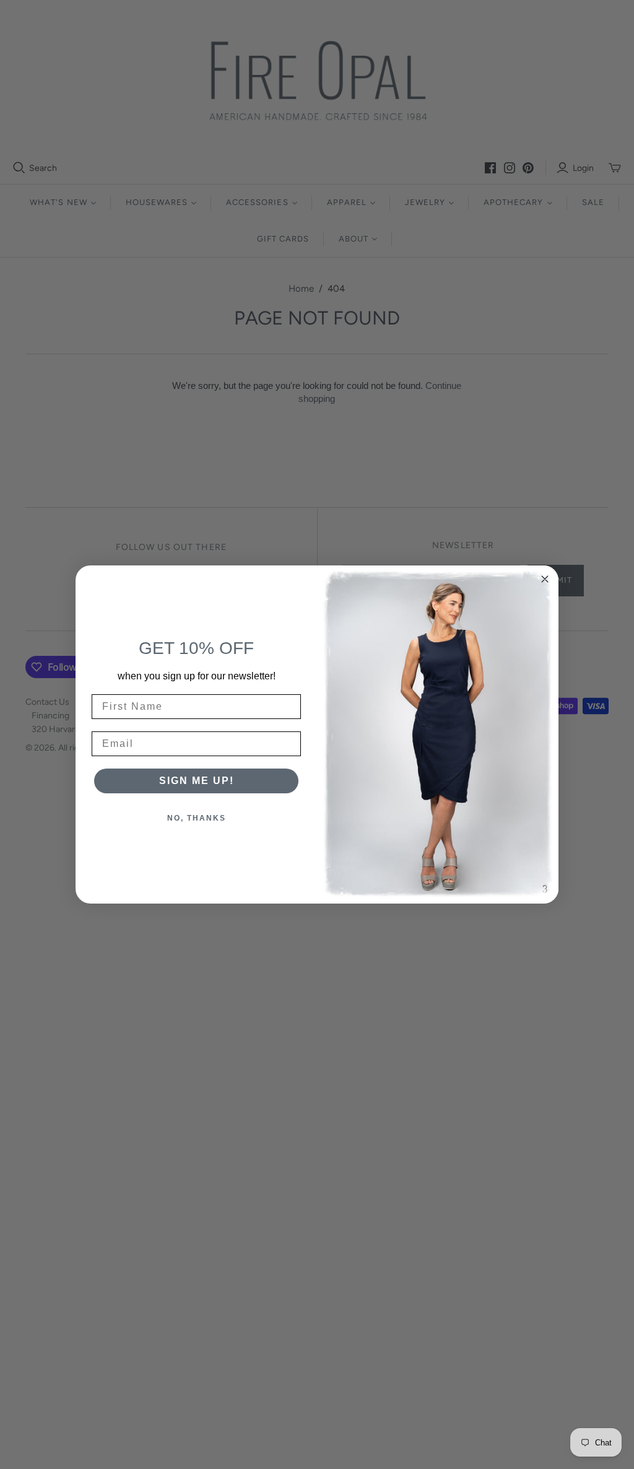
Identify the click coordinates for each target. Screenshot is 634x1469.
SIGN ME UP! (196, 780)
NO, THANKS (196, 818)
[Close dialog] (544, 579)
